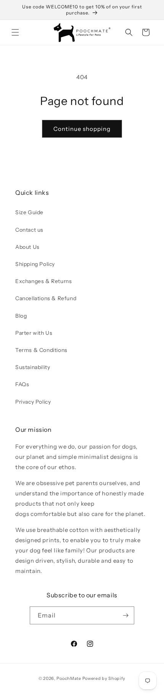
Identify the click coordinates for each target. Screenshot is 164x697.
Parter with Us (33, 332)
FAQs (22, 384)
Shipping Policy (35, 264)
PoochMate (68, 678)
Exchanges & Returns (43, 281)
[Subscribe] (125, 615)
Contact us (29, 229)
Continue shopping (82, 128)
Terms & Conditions (41, 350)
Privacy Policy (33, 401)
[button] (15, 32)
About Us (27, 246)
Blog (21, 315)
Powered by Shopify (104, 678)
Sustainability (32, 367)
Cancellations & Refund (45, 298)
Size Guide (29, 212)
